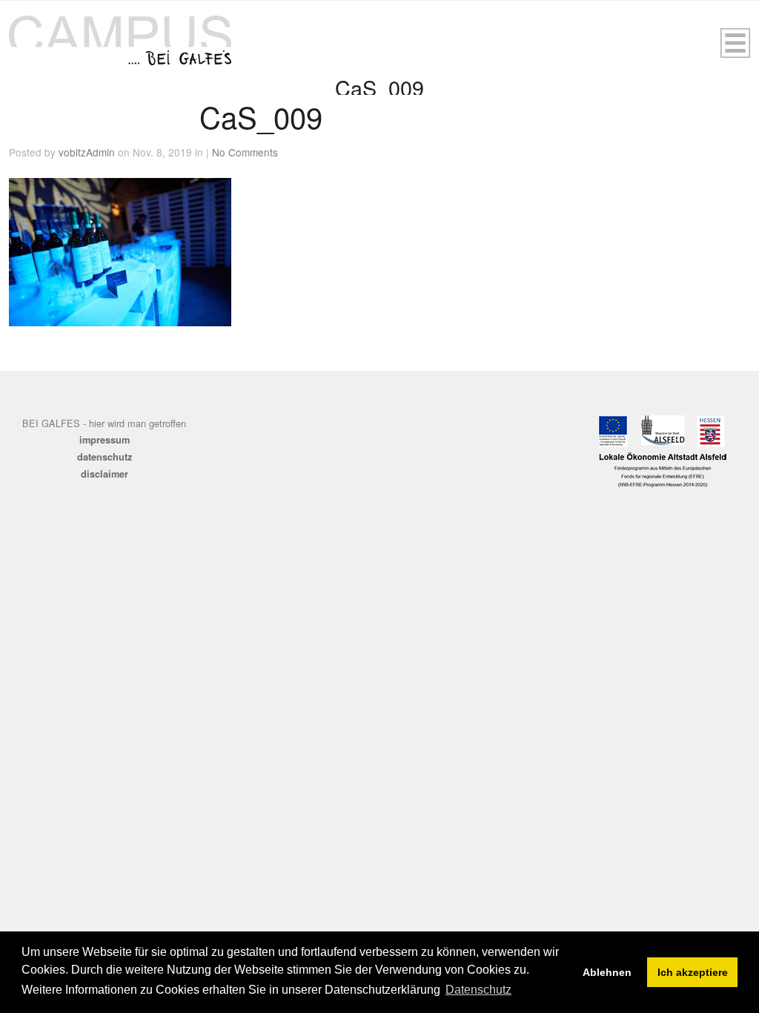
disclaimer (104, 474)
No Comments (245, 152)
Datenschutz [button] (478, 989)
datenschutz (104, 456)
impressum (104, 439)
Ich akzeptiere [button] (692, 972)
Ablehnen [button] (607, 972)
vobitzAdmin (87, 152)
